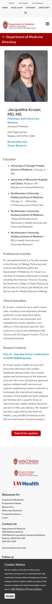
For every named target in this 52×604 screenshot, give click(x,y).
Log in (5, 517)
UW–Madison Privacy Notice (26, 589)
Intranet (31, 7)
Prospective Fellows (11, 503)
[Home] (19, 25)
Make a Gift (17, 7)
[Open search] (26, 13)
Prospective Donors (11, 514)
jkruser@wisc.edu (17, 141)
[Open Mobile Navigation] (47, 24)
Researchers (8, 507)
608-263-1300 (9, 541)
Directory (44, 7)
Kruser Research (17, 145)
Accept (10, 596)
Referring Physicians (12, 510)
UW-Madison (37, 3)
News (5, 7)
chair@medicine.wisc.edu (14, 548)
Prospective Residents (13, 499)
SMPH (11, 3)
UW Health (23, 3)
